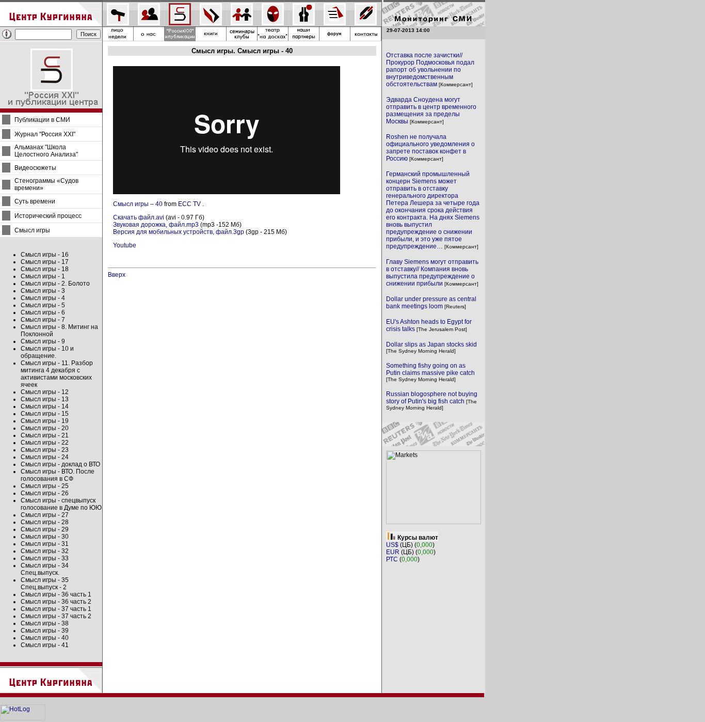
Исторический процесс (48, 215)
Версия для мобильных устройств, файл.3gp (178, 232)
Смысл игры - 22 (45, 442)
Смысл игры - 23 (45, 449)
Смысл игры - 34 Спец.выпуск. (45, 569)
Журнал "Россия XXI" (44, 134)
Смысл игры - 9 (43, 341)
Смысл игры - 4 (43, 298)
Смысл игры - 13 (45, 399)
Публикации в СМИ (42, 119)
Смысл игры (32, 230)
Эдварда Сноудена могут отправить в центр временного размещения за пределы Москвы (431, 110)
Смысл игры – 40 (138, 204)
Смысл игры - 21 (45, 435)
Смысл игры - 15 (45, 413)
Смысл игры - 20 (45, 428)
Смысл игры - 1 (43, 276)
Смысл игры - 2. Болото (55, 283)
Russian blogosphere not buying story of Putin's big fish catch (431, 397)
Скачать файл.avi (138, 217)
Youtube (124, 245)
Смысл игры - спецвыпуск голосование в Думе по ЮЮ (61, 504)
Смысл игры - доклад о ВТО (60, 464)
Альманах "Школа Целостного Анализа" (46, 151)
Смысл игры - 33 (45, 558)
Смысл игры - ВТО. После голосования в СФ (57, 475)
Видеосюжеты (35, 167)
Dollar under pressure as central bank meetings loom (431, 302)
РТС (392, 559)
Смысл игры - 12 (45, 392)
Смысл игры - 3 (43, 290)
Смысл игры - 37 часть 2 (56, 616)
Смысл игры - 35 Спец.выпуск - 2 (45, 583)
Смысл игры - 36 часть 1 (56, 594)
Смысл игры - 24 (45, 457)
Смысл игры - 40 (45, 637)
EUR (392, 552)
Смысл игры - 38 (45, 623)
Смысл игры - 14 (45, 406)
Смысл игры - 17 (45, 261)
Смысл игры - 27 (45, 515)
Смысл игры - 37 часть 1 (56, 609)
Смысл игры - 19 (45, 421)
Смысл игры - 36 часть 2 (56, 601)
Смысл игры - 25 (45, 486)
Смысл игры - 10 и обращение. (47, 352)
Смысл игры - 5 (43, 305)
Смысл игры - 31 (45, 543)
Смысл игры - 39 (45, 630)
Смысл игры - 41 (45, 645)
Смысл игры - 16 (45, 254)
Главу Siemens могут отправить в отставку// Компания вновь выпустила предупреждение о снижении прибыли (432, 272)
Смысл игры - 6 (43, 312)
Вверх (116, 274)
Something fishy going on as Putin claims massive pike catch (430, 369)
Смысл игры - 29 (45, 529)
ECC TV (189, 204)
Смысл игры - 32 (45, 551)
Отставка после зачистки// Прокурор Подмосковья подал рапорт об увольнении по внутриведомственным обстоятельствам (430, 70)
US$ (392, 544)
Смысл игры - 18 (45, 269)
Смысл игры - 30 (45, 536)
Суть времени (34, 201)
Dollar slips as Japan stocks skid (431, 344)
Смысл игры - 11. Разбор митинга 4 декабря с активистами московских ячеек (57, 373)
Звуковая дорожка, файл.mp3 (156, 224)
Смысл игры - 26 (45, 493)
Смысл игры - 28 (45, 522)
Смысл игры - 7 (43, 319)
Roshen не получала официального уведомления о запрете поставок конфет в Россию (430, 147)
